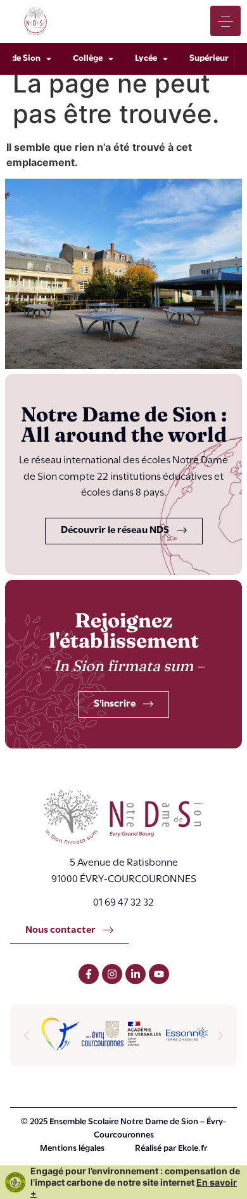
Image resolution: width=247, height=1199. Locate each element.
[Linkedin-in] (135, 974)
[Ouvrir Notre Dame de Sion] (49, 58)
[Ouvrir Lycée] (165, 58)
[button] (26, 1035)
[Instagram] (112, 974)
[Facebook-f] (89, 974)
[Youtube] (159, 974)
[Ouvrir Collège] (111, 58)
